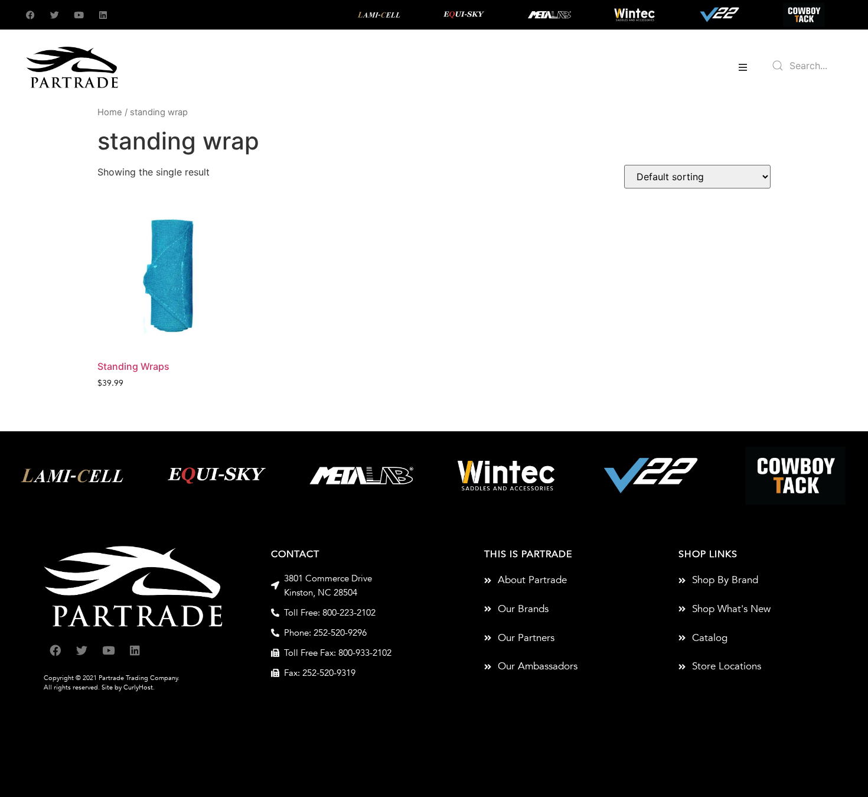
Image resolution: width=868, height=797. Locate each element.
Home (109, 112)
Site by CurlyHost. (128, 687)
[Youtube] (78, 15)
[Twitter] (54, 15)
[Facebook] (30, 15)
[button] (742, 67)
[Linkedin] (103, 15)
